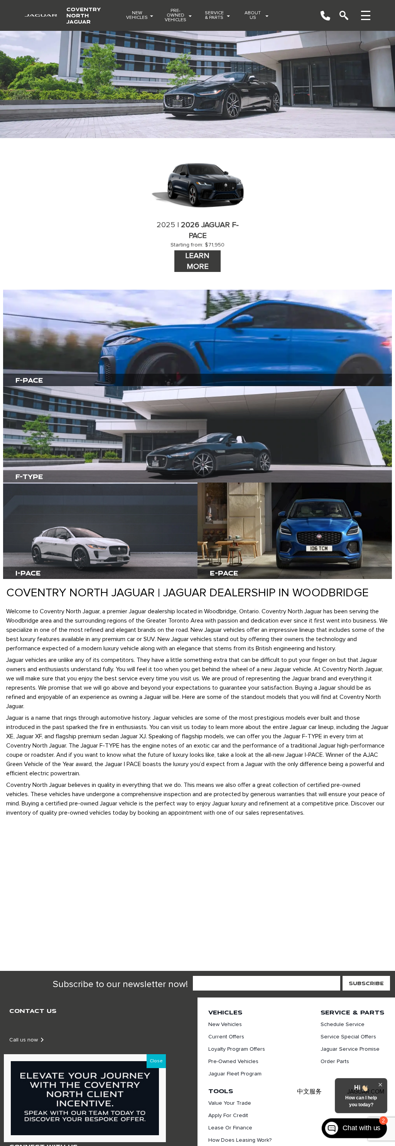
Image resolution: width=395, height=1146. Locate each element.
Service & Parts (214, 15)
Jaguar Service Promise (350, 1049)
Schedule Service (343, 1024)
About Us (253, 15)
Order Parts (335, 1061)
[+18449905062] (325, 15)
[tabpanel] (197, 210)
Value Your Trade (229, 1103)
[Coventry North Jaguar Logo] (41, 15)
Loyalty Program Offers (236, 1049)
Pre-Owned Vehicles (175, 15)
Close (156, 1061)
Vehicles (225, 1012)
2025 (166, 225)
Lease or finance (230, 1128)
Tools (220, 1091)
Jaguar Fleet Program (235, 1074)
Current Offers (226, 1037)
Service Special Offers (348, 1037)
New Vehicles (137, 15)
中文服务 (309, 1092)
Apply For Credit (228, 1115)
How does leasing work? (240, 1140)
